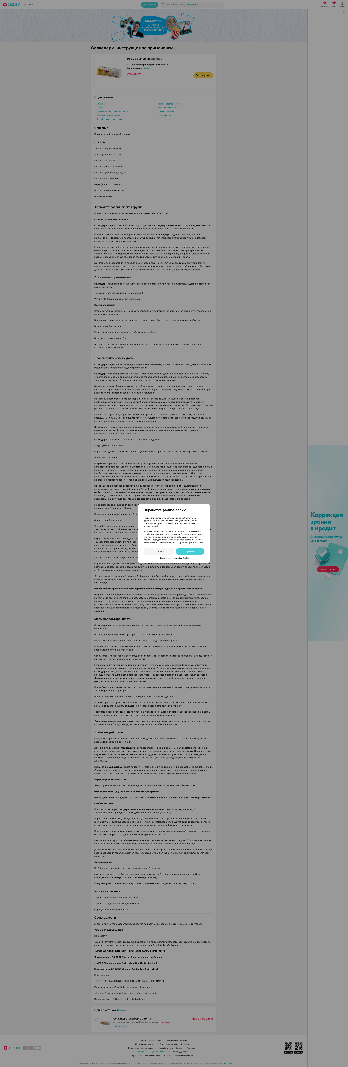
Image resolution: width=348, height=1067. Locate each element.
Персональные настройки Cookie (174, 558)
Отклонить (159, 551)
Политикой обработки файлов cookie (184, 542)
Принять (190, 551)
